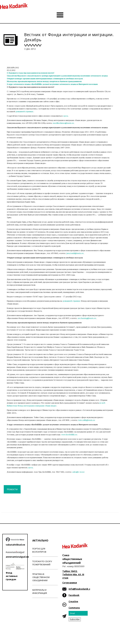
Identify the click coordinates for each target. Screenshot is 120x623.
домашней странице (24, 111)
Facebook (74, 595)
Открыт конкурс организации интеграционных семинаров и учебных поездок (45, 78)
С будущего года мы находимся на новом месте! (30, 73)
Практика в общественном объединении (41, 577)
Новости (12, 489)
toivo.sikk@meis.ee (86, 420)
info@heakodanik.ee (80, 588)
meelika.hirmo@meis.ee (63, 123)
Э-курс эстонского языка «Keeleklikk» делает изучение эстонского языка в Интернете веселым (52, 84)
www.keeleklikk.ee (69, 434)
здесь (65, 116)
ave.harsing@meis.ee (87, 318)
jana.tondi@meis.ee (75, 253)
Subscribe (75, 619)
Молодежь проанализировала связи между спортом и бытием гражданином (44, 81)
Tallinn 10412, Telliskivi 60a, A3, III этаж (73, 574)
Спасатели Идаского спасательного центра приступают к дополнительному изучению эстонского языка (57, 76)
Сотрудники (69, 582)
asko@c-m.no (78, 472)
